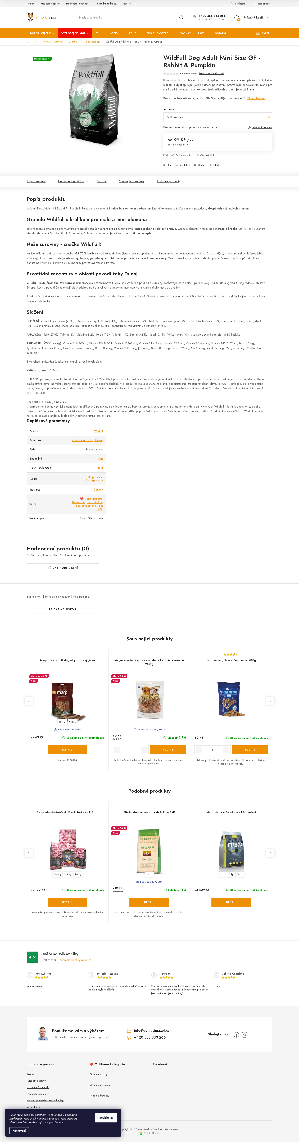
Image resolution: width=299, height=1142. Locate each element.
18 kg (240, 874)
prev (29, 701)
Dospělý (98, 490)
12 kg (149, 874)
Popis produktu (36, 181)
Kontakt (31, 3)
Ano (101, 459)
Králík (100, 468)
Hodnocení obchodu (77, 3)
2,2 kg (67, 874)
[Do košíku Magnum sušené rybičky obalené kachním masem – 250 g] (168, 749)
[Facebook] (236, 1035)
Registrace (264, 3)
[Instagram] (244, 1035)
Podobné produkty (168, 181)
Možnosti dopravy (50, 3)
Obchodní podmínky (106, 3)
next (270, 701)
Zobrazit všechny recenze (75, 960)
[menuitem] (42, 33)
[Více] (262, 33)
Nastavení (19, 1131)
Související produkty (131, 181)
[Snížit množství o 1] (117, 750)
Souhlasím (106, 1118)
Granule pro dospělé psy (88, 440)
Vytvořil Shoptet (151, 1133)
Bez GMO (100, 507)
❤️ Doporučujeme (91, 499)
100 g (62, 722)
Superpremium (94, 480)
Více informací (256, 98)
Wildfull (210, 155)
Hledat (181, 17)
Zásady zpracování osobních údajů (45, 1100)
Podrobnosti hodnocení (211, 73)
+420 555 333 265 (212, 16)
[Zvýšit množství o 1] (144, 750)
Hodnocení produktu (71, 181)
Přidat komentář (63, 609)
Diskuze (102, 181)
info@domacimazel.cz (152, 1030)
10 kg (78, 874)
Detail (67, 749)
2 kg (221, 874)
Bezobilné (78, 502)
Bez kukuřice (95, 502)
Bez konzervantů (86, 506)
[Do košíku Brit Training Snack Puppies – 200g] (250, 749)
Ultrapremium (95, 477)
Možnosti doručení (262, 127)
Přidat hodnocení (63, 568)
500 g (72, 722)
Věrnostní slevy (35, 1107)
